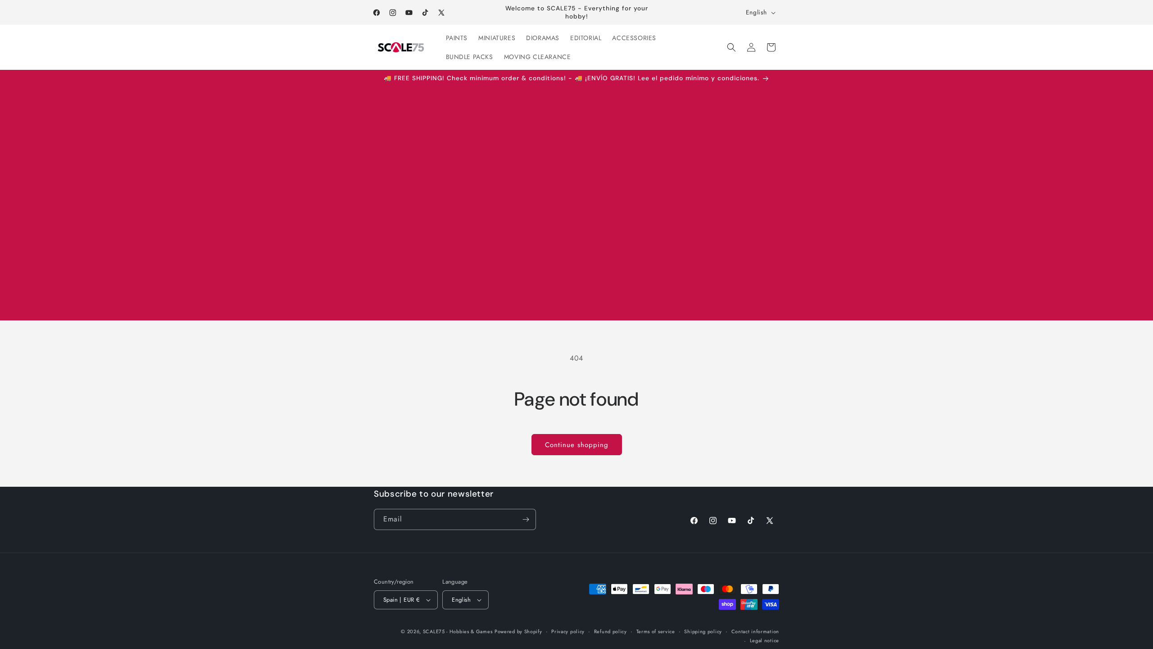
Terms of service (655, 631)
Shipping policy (703, 631)
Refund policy (610, 631)
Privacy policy (568, 631)
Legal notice (764, 640)
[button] (731, 47)
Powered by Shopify (518, 631)
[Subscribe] (526, 519)
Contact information (755, 631)
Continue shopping (576, 445)
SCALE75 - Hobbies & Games (458, 631)
